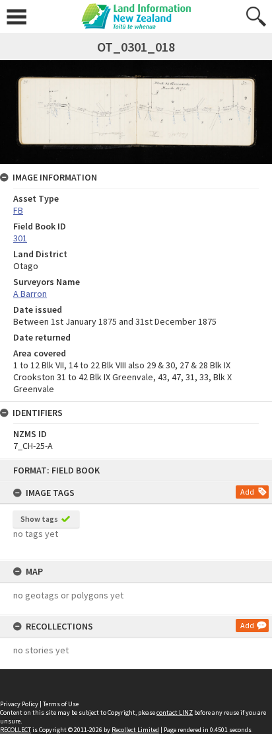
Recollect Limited (135, 729)
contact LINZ (174, 712)
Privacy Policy (19, 704)
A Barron (30, 294)
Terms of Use (61, 704)
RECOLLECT (15, 729)
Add (247, 492)
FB (18, 210)
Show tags (39, 519)
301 (20, 238)
